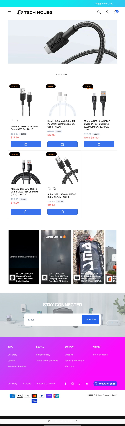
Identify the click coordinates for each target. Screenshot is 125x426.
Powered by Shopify (110, 395)
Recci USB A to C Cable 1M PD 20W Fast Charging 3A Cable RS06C (61, 124)
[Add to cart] (26, 144)
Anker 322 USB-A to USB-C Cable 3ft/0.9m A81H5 (25, 127)
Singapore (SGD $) (104, 3)
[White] (12, 120)
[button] (9, 12)
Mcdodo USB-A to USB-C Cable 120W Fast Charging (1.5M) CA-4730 (24, 192)
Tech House (98, 395)
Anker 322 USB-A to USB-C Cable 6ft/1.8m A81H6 (61, 195)
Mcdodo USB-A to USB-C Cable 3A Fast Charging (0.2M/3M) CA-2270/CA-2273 (97, 125)
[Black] (17, 120)
